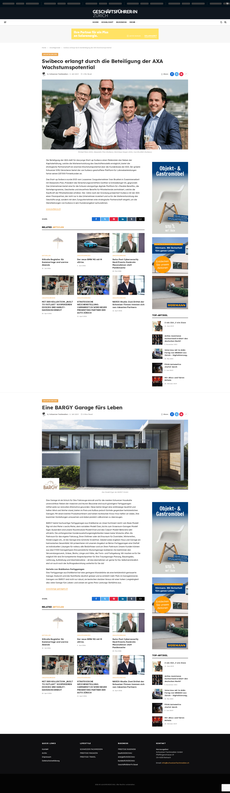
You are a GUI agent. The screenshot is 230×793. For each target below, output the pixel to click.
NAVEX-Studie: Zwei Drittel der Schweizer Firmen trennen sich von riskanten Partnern (128, 304)
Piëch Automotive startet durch (173, 365)
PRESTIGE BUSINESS (127, 749)
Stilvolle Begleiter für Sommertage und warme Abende (55, 262)
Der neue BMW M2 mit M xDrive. (89, 260)
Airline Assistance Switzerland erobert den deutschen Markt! (176, 338)
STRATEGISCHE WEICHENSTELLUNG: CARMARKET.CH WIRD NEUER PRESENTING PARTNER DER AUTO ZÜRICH (92, 307)
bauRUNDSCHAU (125, 753)
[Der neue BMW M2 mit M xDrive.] (93, 243)
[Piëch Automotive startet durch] (157, 368)
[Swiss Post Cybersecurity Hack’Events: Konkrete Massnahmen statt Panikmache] (128, 243)
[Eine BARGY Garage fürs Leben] (115, 455)
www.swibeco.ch (53, 209)
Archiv (44, 753)
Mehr (132, 22)
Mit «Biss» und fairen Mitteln (174, 378)
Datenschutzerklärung (51, 761)
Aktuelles (46, 255)
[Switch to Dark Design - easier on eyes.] (221, 22)
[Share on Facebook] (172, 74)
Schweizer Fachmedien (58, 74)
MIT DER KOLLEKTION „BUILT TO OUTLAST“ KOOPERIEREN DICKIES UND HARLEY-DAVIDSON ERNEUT (57, 305)
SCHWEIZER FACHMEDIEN (91, 749)
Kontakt (45, 749)
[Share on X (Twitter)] (177, 74)
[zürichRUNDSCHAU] (115, 13)
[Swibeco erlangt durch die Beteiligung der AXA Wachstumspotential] (115, 115)
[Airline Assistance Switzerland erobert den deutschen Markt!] (157, 339)
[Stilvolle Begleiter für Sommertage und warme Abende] (58, 243)
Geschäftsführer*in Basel (128, 764)
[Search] (225, 22)
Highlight (107, 22)
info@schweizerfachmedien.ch (175, 763)
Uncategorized (50, 54)
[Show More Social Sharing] (186, 74)
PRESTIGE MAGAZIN (89, 753)
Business (121, 22)
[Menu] (5, 22)
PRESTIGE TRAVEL (88, 757)
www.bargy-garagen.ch (57, 588)
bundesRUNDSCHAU (126, 761)
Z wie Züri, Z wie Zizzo (175, 322)
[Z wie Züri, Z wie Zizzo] (157, 326)
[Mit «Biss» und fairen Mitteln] (157, 381)
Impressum (46, 757)
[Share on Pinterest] (181, 74)
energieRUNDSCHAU (126, 757)
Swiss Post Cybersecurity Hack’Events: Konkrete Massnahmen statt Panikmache (125, 263)
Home (96, 22)
